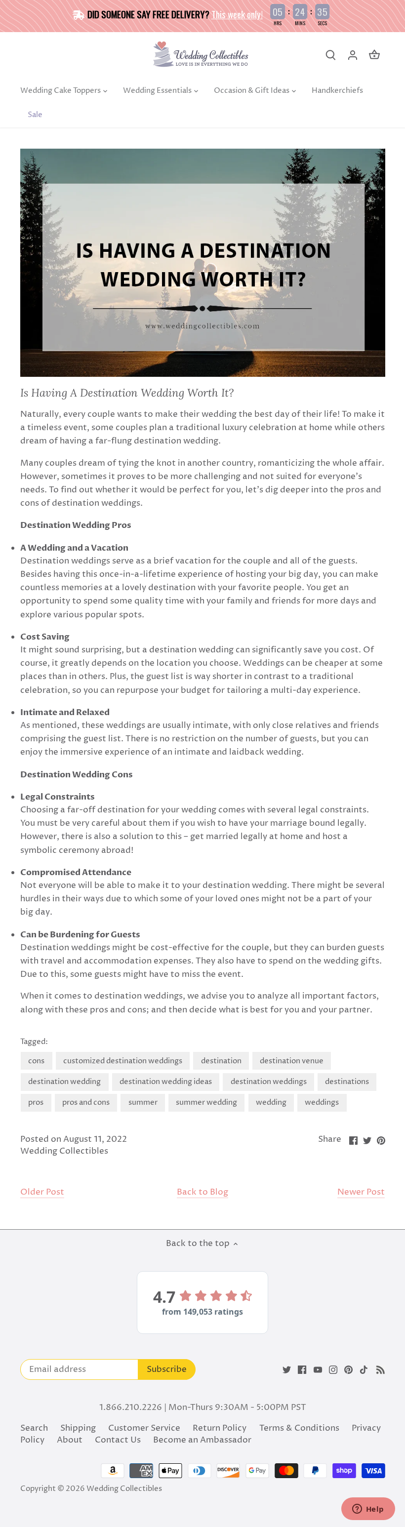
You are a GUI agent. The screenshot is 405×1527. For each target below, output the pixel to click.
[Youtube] (318, 1370)
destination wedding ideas (166, 1082)
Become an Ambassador (202, 1440)
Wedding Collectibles (124, 1489)
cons (36, 1061)
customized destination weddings (122, 1061)
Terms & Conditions (299, 1428)
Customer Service (144, 1428)
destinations (347, 1082)
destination (221, 1061)
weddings (322, 1102)
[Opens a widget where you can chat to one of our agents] (368, 1509)
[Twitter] (287, 1370)
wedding (271, 1102)
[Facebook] (302, 1370)
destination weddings (269, 1082)
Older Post (42, 1192)
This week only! (237, 14)
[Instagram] (333, 1370)
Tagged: (34, 1042)
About (69, 1440)
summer (143, 1102)
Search (34, 1428)
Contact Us (118, 1440)
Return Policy (219, 1428)
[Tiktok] (364, 1370)
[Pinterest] (348, 1370)
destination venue (292, 1061)
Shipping (78, 1428)
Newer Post (361, 1192)
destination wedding (64, 1082)
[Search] (331, 55)
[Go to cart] (374, 55)
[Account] (353, 55)
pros (35, 1102)
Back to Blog (202, 1192)
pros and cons (86, 1102)
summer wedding (206, 1102)
